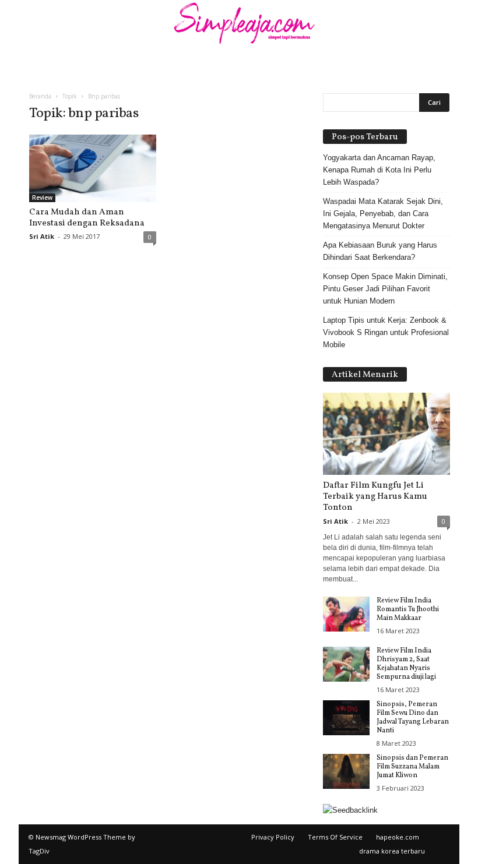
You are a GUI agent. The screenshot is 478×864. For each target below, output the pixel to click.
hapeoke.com (397, 837)
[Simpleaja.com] (239, 26)
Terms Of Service (335, 837)
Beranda (40, 96)
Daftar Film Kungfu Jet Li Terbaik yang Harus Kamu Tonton (375, 496)
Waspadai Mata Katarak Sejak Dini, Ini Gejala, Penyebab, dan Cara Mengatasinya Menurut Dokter (383, 213)
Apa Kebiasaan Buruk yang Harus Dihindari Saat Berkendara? (380, 251)
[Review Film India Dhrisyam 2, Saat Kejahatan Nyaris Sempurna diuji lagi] (346, 664)
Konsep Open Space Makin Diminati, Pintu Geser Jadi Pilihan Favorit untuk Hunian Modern (385, 288)
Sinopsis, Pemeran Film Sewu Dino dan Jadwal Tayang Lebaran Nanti (413, 717)
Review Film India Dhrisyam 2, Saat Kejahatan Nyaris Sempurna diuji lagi (406, 664)
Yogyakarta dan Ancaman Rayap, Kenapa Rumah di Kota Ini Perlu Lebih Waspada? (379, 169)
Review (42, 197)
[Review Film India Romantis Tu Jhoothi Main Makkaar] (346, 614)
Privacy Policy (272, 837)
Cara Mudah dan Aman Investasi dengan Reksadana (87, 218)
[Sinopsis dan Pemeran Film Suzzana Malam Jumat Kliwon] (346, 771)
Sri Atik (41, 236)
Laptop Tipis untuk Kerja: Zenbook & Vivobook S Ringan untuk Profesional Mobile (386, 332)
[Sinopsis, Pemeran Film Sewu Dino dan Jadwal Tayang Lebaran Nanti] (346, 717)
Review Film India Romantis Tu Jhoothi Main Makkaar (408, 609)
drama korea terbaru (392, 851)
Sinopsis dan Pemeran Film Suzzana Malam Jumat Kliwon (412, 766)
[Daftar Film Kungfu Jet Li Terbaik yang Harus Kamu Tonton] (386, 434)
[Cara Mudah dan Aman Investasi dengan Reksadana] (92, 168)
